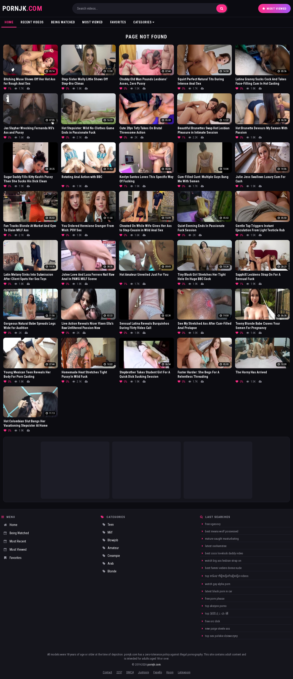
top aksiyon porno (215, 606)
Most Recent (18, 541)
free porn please (214, 598)
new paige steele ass (217, 628)
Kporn (170, 672)
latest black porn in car (218, 591)
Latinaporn (184, 672)
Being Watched (63, 22)
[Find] (221, 8)
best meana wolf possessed (221, 531)
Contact (107, 672)
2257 (119, 672)
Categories (142, 22)
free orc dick (212, 621)
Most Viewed (277, 8)
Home (9, 22)
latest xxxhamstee (215, 546)
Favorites (118, 22)
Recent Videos (32, 22)
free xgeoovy (212, 524)
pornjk (22, 8)
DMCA (130, 672)
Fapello (157, 672)
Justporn (143, 672)
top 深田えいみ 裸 (216, 613)
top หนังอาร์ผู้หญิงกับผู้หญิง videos (226, 576)
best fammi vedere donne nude (222, 568)
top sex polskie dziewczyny (221, 636)
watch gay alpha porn (217, 584)
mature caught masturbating (221, 538)
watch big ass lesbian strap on (222, 560)
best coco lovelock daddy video (223, 553)
